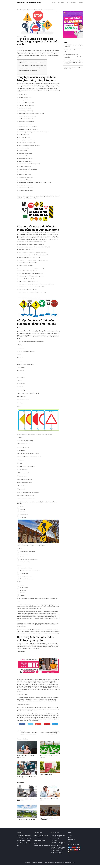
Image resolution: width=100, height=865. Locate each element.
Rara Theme (62, 862)
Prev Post (28, 732)
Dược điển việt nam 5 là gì (46, 774)
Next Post (48, 732)
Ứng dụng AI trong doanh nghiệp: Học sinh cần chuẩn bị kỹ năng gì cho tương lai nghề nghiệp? (73, 62)
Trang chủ (70, 841)
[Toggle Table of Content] (44, 61)
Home (53, 2)
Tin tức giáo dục (71, 2)
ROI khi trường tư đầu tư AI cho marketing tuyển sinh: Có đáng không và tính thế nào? (73, 56)
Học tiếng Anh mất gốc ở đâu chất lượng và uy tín (30, 70)
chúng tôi (52, 53)
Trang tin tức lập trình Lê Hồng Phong (29, 2)
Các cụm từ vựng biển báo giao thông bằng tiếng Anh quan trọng (33, 65)
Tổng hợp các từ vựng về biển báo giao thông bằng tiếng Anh (32, 62)
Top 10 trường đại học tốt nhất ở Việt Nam (26, 819)
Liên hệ (81, 2)
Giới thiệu (61, 2)
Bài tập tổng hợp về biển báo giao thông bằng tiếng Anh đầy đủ (32, 68)
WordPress (72, 862)
